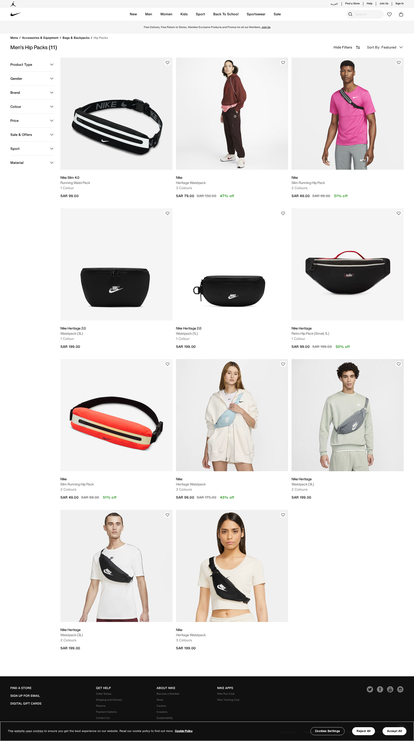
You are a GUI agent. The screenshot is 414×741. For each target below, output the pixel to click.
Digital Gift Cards (25, 703)
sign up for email (25, 696)
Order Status (103, 693)
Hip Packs (101, 37)
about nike (166, 688)
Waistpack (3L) (71, 333)
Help (369, 3)
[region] (207, 731)
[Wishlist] (168, 63)
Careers (161, 706)
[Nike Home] (16, 14)
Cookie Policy (184, 731)
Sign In (399, 3)
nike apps (225, 688)
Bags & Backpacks (76, 37)
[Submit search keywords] (350, 14)
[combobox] (365, 14)
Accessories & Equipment (40, 37)
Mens (14, 37)
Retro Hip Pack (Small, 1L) (310, 333)
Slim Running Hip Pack (308, 182)
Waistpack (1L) (187, 333)
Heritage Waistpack (191, 182)
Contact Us (103, 718)
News (160, 700)
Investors (162, 712)
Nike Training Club (228, 700)
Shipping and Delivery (109, 700)
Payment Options (106, 712)
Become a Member (168, 693)
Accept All (394, 731)
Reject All (364, 731)
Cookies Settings (327, 731)
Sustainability (165, 718)
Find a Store (352, 3)
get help (103, 688)
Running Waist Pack (75, 182)
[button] (133, 14)
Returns (100, 706)
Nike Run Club (226, 693)
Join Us (384, 3)
